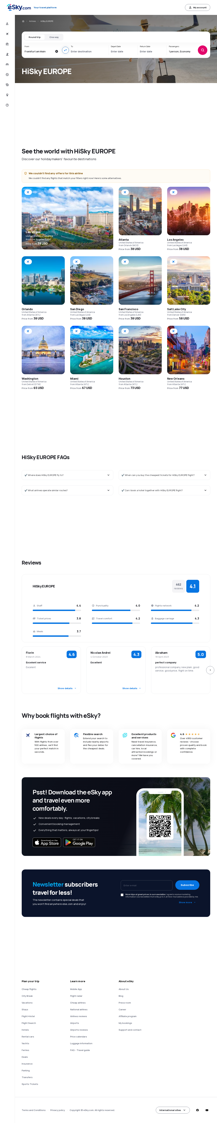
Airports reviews (79, 1029)
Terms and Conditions (34, 1110)
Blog (121, 995)
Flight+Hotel (28, 1016)
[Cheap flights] (7, 34)
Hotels (25, 1029)
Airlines (32, 21)
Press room (125, 1002)
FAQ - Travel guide (80, 1050)
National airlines (78, 1009)
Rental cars (28, 1036)
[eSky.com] (23, 21)
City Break (27, 995)
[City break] (7, 54)
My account (200, 7)
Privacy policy (57, 1110)
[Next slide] (210, 670)
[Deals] (7, 74)
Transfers (27, 1077)
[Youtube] (206, 1110)
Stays (25, 1009)
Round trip (35, 37)
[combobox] (39, 51)
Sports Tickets (30, 1084)
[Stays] (7, 64)
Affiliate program (127, 1016)
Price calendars (78, 1036)
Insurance (27, 1063)
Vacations (27, 1002)
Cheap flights (29, 989)
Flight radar (76, 995)
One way (54, 37)
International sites (170, 1110)
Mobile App (76, 989)
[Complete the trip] (7, 84)
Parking (26, 1070)
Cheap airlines (78, 1002)
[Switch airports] (65, 50)
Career (122, 1009)
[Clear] (56, 51)
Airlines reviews (78, 1016)
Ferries (25, 1050)
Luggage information (81, 1043)
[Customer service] (7, 105)
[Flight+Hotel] (7, 23)
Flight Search (29, 1023)
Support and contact (130, 1029)
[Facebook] (197, 1110)
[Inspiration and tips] (7, 95)
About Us (124, 989)
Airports (74, 1023)
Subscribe (187, 885)
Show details (65, 688)
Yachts (25, 1043)
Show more (185, 902)
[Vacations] (7, 44)
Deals (25, 1056)
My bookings (125, 1023)
